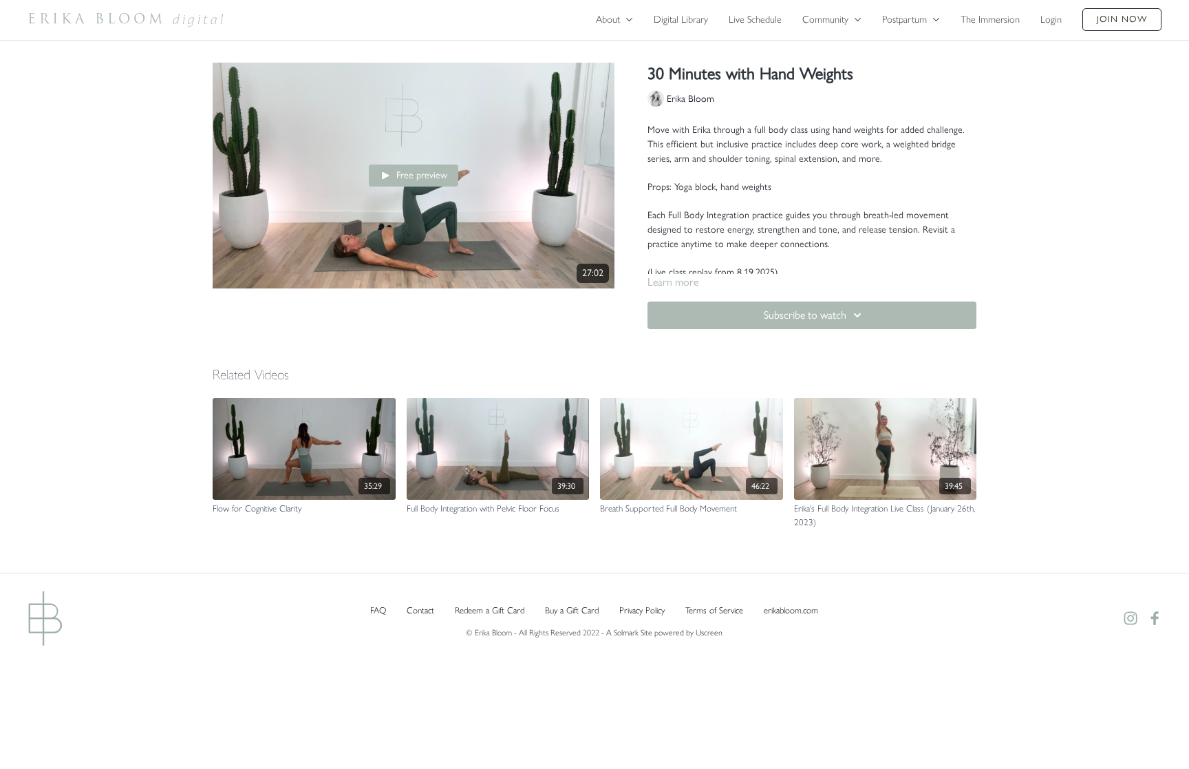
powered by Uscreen (688, 633)
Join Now (1122, 19)
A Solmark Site (629, 633)
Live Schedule (755, 19)
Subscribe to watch (805, 315)
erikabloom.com (791, 610)
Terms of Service (714, 610)
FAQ (378, 610)
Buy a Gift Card (572, 610)
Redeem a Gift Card (489, 610)
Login (1051, 19)
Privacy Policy (642, 610)
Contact (420, 610)
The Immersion (990, 19)
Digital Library (681, 19)
